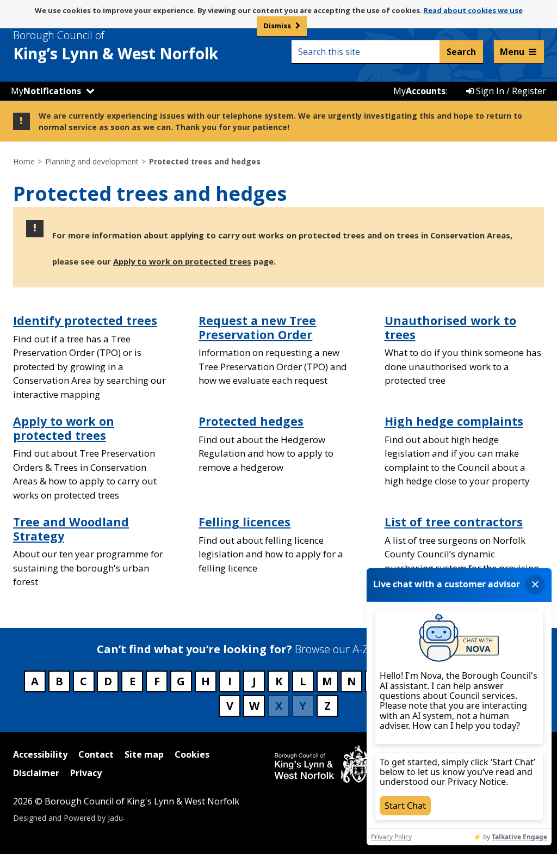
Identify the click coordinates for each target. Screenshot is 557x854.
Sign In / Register (510, 91)
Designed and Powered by (68, 817)
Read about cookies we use (473, 10)
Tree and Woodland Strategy (71, 529)
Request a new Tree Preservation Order (257, 327)
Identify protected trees (85, 320)
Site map (144, 754)
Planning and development (92, 161)
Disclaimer (36, 773)
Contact (96, 754)
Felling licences (244, 522)
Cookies (192, 754)
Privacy (86, 773)
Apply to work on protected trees (182, 261)
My (46, 91)
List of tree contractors (454, 522)
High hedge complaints (454, 421)
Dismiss (277, 25)
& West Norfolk (115, 46)
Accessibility (40, 754)
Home (24, 161)
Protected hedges (251, 421)
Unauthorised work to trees (450, 327)
